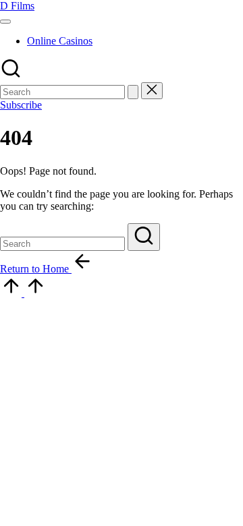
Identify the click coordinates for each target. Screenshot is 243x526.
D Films (17, 5)
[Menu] (5, 22)
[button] (133, 92)
